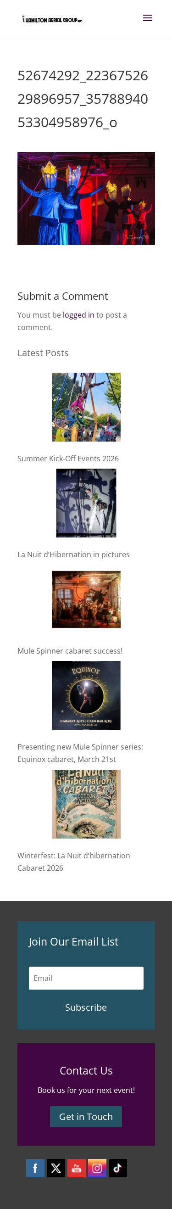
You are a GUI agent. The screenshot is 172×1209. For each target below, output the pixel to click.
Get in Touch (86, 1116)
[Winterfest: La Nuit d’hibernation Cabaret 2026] (86, 806)
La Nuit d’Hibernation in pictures (73, 554)
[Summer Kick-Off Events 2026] (86, 409)
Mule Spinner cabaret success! (69, 651)
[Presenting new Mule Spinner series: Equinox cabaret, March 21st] (86, 697)
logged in (78, 315)
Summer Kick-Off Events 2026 (68, 458)
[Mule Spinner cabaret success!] (86, 601)
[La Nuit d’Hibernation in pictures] (86, 505)
